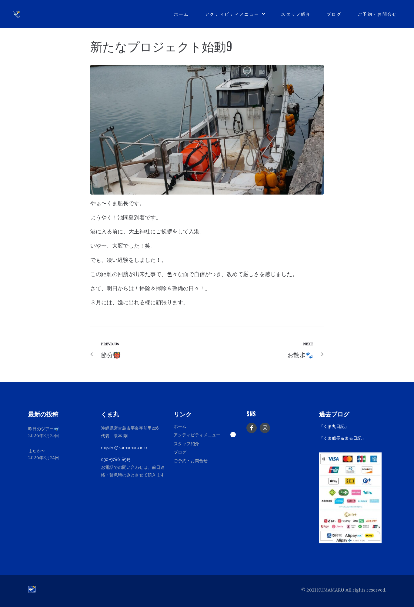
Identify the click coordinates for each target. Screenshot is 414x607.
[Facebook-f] (251, 428)
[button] (207, 434)
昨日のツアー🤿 (43, 429)
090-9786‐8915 (115, 459)
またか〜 (36, 451)
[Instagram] (265, 428)
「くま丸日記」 (334, 426)
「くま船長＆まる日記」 (342, 438)
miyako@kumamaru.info (124, 447)
